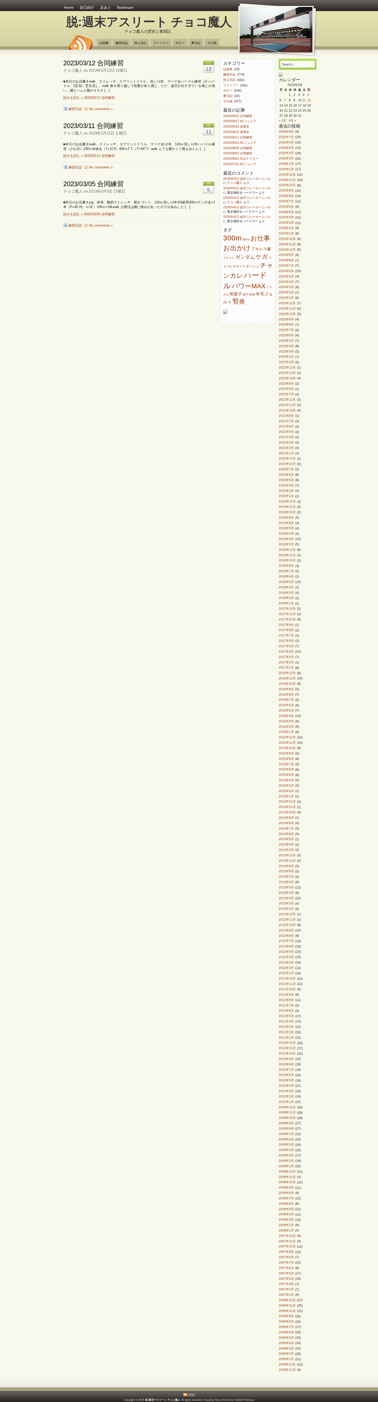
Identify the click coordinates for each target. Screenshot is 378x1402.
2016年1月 (286, 732)
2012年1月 (286, 973)
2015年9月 (286, 753)
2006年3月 (286, 1348)
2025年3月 (286, 222)
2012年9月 (286, 930)
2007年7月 (286, 1262)
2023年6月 (286, 335)
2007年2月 (286, 1289)
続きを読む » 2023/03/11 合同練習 (89, 156)
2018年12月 (287, 549)
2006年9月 (286, 1316)
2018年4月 (286, 587)
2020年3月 (286, 490)
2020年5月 (286, 480)
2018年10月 (287, 560)
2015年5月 (286, 775)
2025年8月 (286, 195)
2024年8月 (286, 260)
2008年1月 (286, 1230)
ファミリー (161, 42)
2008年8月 (286, 1192)
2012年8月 (286, 935)
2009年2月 (286, 1160)
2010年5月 (286, 1080)
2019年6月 (286, 523)
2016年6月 (286, 705)
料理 (252, 294)
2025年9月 (286, 190)
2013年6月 (286, 882)
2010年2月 (286, 1096)
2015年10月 (287, 748)
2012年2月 (286, 967)
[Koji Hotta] (281, 75)
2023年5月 (286, 340)
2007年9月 (286, 1252)
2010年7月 (286, 1069)
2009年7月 (286, 1134)
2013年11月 (287, 860)
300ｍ (246, 239)
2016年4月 (286, 715)
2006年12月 (287, 1300)
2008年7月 (286, 1198)
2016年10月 (287, 683)
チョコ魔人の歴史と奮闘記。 (149, 31)
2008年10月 (287, 1182)
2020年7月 (286, 469)
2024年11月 (287, 244)
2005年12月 (287, 1364)
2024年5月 (286, 276)
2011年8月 (286, 1000)
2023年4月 (286, 346)
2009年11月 (287, 1112)
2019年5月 (286, 528)
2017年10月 (287, 619)
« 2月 (282, 120)
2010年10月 (287, 1053)
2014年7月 (286, 828)
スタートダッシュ (245, 266)
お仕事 (260, 238)
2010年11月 (287, 1048)
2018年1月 (286, 603)
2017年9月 (286, 624)
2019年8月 (286, 517)
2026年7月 (286, 137)
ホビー (180, 42)
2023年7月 (286, 330)
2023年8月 (286, 324)
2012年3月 (286, 962)
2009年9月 (286, 1123)
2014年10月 (287, 812)
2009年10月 (287, 1118)
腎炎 (239, 301)
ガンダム (245, 257)
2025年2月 (286, 228)
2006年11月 (287, 1305)
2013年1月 (286, 909)
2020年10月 (287, 464)
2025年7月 (286, 201)
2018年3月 (286, 592)
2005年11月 (287, 1369)
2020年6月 (286, 474)
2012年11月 (287, 919)
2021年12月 (287, 399)
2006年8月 (286, 1321)
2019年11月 (287, 506)
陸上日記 (140, 42)
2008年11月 (287, 1177)
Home (69, 7)
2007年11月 (287, 1241)
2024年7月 (286, 265)
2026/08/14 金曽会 (236, 131)
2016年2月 (286, 726)
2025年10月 (287, 185)
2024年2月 (286, 292)
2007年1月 (286, 1294)
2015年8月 (286, 758)
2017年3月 (286, 657)
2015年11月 (287, 742)
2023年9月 (286, 319)
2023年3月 (286, 351)
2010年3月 (286, 1091)
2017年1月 (286, 667)
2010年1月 (286, 1101)
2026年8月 (286, 131)
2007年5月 (286, 1273)
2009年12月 (287, 1107)
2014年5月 (286, 839)
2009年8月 (286, 1128)
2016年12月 (287, 673)
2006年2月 (286, 1353)
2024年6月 (286, 271)
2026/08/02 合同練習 (237, 153)
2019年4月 (286, 533)
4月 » (292, 120)
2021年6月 (286, 426)
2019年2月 (286, 544)
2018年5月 (286, 581)
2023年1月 (286, 362)
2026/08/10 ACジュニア (239, 142)
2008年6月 (286, 1203)
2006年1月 (286, 1359)
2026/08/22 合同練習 (237, 116)
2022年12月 (287, 367)
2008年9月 (286, 1187)
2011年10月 (287, 989)
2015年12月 (287, 737)
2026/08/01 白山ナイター (240, 158)
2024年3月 (286, 287)
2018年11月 (287, 555)
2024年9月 (286, 255)
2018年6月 (286, 576)
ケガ (262, 256)
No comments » (101, 109)
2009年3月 (286, 1155)
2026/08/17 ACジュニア (239, 121)
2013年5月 (286, 887)
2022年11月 (287, 372)
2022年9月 (286, 383)
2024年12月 (287, 238)
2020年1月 (286, 496)
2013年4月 (286, 892)
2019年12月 (287, 501)
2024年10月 (287, 249)
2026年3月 (286, 158)
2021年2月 (286, 448)
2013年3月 (286, 898)
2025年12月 (287, 174)
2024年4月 (286, 281)
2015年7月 (286, 764)
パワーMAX (249, 286)
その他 (212, 42)
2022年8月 (286, 389)
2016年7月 (286, 700)
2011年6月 (286, 1010)
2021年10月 (287, 410)
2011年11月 (287, 983)
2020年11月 (287, 458)
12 (309, 100)
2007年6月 (286, 1268)
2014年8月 (286, 823)
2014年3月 (286, 849)
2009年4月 (286, 1150)
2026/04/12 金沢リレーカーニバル (247, 178)
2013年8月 (286, 871)
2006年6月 (286, 1332)
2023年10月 (287, 314)
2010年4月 (286, 1085)
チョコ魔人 (234, 182)
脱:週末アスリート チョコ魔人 (149, 22)
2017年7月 (286, 635)
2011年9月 (286, 994)
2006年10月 (287, 1311)
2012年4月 (286, 957)
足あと (105, 7)
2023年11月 (287, 308)
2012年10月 (287, 925)
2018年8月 (286, 566)
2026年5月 (286, 147)
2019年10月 (287, 512)
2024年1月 (286, 297)
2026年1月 (286, 169)
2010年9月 (286, 1059)
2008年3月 (286, 1219)
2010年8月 (286, 1064)
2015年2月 (286, 791)
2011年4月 (286, 1021)
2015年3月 (286, 785)
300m (232, 238)
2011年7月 (286, 1005)
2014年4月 (286, 844)
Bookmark (125, 7)
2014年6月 (286, 833)
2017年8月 (286, 630)
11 (304, 100)
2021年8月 (286, 415)
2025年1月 (286, 233)
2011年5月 (286, 1016)
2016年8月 (286, 694)
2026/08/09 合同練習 (237, 148)
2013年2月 (286, 903)
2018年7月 (286, 571)
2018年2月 (286, 598)
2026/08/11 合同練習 (237, 137)
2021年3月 (286, 442)
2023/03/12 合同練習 (93, 63)
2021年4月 (286, 437)
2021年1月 (286, 453)
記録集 (104, 42)
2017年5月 (286, 646)
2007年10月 (287, 1246)
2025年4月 (286, 217)
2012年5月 (286, 951)
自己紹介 (87, 7)
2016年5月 (286, 710)
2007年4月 (286, 1278)
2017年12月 (287, 608)
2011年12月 (287, 978)
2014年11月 (287, 807)
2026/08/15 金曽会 (236, 126)
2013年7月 (286, 876)
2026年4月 (286, 153)
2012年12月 (287, 914)
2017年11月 (287, 614)
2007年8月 (286, 1257)
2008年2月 (286, 1225)
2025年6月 (286, 206)
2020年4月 (286, 485)
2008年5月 (286, 1209)
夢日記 (196, 42)
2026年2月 (286, 163)
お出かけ (237, 247)
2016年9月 (286, 689)
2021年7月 (286, 421)
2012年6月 (286, 946)
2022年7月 (286, 394)
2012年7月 (286, 941)
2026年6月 (286, 142)
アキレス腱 (261, 249)
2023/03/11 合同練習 (93, 125)
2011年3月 (286, 1026)
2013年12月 (287, 855)
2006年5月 (286, 1337)
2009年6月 (286, 1139)
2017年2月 (286, 662)
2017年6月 (286, 640)
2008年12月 (287, 1171)
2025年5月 (286, 212)
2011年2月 (286, 1032)
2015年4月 (286, 780)
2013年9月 (286, 866)
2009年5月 (286, 1144)
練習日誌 (121, 42)
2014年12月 (287, 801)
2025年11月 (287, 180)
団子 (245, 294)
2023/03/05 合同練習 (93, 183)
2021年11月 (287, 405)
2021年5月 (286, 432)
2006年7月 (286, 1326)
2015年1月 (286, 796)
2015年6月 (286, 769)
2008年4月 (286, 1214)
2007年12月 (287, 1235)
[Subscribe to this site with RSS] (80, 40)
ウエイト (229, 257)
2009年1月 (286, 1166)
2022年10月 (287, 378)
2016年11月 (287, 678)
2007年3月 (286, 1284)
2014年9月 (286, 817)
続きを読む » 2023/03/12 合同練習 (89, 98)
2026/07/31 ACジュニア (239, 164)
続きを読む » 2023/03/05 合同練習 (89, 214)
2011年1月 (286, 1037)
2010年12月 (287, 1043)
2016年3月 (286, 721)
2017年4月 (286, 651)
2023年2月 (286, 356)
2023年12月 (287, 303)
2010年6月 (286, 1075)
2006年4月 (286, 1343)
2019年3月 (286, 539)
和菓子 (236, 294)
